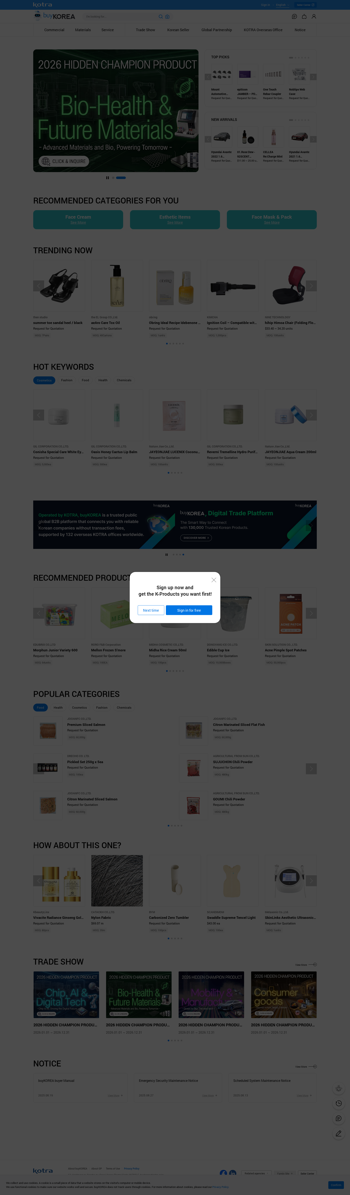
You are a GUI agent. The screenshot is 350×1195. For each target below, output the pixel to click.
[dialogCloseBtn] (213, 580)
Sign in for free (189, 610)
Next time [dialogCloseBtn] (151, 610)
